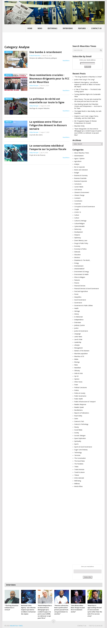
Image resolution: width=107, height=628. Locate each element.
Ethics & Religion (79, 277)
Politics (76, 390)
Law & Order (78, 339)
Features (82, 28)
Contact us (96, 28)
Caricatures (77, 184)
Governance (78, 303)
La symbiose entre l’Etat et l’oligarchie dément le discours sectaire (48, 125)
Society (76, 433)
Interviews (68, 28)
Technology (78, 452)
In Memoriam (78, 317)
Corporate (77, 204)
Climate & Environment (81, 192)
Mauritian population (81, 353)
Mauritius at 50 (79, 356)
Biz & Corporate (79, 167)
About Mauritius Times (81, 153)
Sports (76, 444)
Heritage (77, 311)
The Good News (79, 461)
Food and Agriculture (81, 291)
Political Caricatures (80, 387)
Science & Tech (79, 421)
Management (78, 348)
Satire (76, 418)
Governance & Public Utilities (83, 305)
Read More (66, 60)
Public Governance (80, 396)
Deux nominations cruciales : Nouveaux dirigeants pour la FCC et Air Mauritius (49, 79)
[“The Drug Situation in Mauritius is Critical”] (12, 596)
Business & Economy (81, 175)
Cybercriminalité (79, 226)
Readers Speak (79, 407)
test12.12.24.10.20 (95, 626)
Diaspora (77, 235)
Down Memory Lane (80, 240)
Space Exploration (80, 438)
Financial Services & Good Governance (86, 288)
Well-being (77, 481)
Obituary (77, 370)
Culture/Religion (79, 223)
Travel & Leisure (79, 472)
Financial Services (79, 286)
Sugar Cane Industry (81, 450)
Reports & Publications (81, 413)
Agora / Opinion (79, 158)
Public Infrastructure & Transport (85, 401)
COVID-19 (77, 212)
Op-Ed (76, 376)
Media (76, 359)
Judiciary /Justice (79, 325)
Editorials (52, 28)
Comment (77, 198)
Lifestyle (77, 345)
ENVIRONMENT (79, 269)
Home (29, 28)
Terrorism (77, 455)
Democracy (77, 229)
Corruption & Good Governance (84, 206)
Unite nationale (79, 478)
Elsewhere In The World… (82, 260)
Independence (78, 319)
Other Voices (78, 382)
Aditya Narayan (33, 85)
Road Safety (78, 416)
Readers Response (80, 404)
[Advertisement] (40, 37)
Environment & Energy (81, 271)
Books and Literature (81, 170)
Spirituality (77, 441)
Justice (76, 328)
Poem (76, 385)
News (40, 28)
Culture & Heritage (80, 221)
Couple (76, 209)
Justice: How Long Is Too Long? (84, 79)
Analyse (76, 164)
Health (76, 308)
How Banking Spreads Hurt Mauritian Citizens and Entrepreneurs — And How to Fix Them (88, 106)
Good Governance (80, 300)
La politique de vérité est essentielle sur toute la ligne (46, 100)
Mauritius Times (16, 626)
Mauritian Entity (79, 126)
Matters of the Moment (81, 351)
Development (78, 232)
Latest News (78, 336)
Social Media (78, 430)
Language (77, 334)
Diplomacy (77, 238)
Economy (77, 246)
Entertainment (78, 266)
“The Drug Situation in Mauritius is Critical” (88, 77)
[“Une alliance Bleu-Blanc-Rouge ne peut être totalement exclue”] (78, 596)
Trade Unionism (79, 469)
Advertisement (78, 156)
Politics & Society (79, 393)
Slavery (76, 427)
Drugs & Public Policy (81, 243)
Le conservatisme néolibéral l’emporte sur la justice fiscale (47, 147)
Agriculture (77, 161)
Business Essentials (80, 178)
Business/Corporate (80, 181)
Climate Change (79, 195)
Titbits (76, 466)
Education (77, 254)
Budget (76, 172)
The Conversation (80, 458)
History (76, 314)
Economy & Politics (80, 249)
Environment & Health (81, 274)
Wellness (77, 483)
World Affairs (78, 486)
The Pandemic (78, 464)
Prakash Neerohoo (35, 55)
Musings (77, 362)
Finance (76, 283)
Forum (76, 294)
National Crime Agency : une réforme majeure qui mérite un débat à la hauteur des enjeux (87, 84)
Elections (77, 257)
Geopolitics (77, 297)
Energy (76, 263)
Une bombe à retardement (45, 52)
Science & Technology (81, 424)
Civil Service (78, 189)
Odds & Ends (78, 373)
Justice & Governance (81, 331)
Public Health (78, 399)
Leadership (77, 342)
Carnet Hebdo (78, 187)
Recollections (78, 410)
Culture (76, 215)
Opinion (76, 379)
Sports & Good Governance (83, 447)
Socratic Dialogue (79, 435)
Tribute (76, 475)
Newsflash (77, 368)
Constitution (78, 201)
